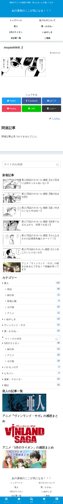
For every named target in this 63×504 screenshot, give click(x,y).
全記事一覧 (16, 496)
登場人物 (33, 301)
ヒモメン (31, 373)
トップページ (16, 483)
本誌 (33, 289)
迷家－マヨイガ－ (31, 379)
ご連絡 (47, 496)
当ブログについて (47, 483)
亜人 (31, 283)
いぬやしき (31, 319)
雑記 (31, 385)
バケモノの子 (31, 367)
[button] (58, 164)
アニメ (33, 313)
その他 (33, 307)
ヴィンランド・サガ (31, 325)
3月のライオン (16, 491)
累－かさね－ (31, 331)
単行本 (33, 295)
